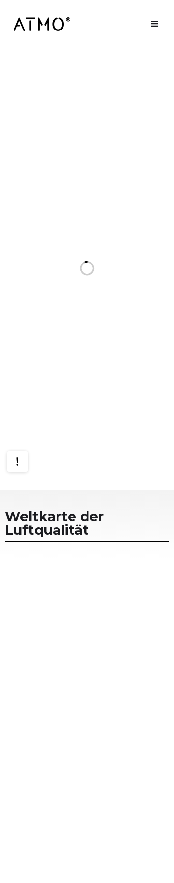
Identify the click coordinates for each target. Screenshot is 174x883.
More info (27, 430)
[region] (87, 269)
